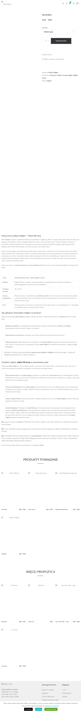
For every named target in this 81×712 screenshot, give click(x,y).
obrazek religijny (67, 75)
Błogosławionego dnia (62, 509)
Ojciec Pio (31, 621)
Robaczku (4, 621)
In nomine (4, 666)
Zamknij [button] (38, 709)
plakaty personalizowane (23, 445)
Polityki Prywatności (52, 706)
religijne (75, 75)
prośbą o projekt (14, 696)
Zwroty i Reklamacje (48, 696)
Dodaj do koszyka (61, 41)
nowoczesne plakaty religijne (42, 352)
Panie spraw (31, 509)
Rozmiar (44, 27)
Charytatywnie (66, 693)
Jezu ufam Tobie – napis (62, 621)
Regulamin (45, 693)
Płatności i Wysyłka (48, 690)
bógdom (49, 81)
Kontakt (64, 696)
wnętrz (44, 78)
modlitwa (59, 75)
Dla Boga (3, 554)
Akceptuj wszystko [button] (51, 709)
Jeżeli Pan (4, 509)
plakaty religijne (39, 445)
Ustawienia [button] (28, 709)
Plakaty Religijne (53, 72)
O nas (64, 690)
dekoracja (53, 75)
